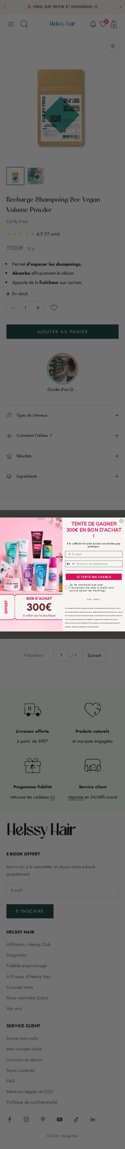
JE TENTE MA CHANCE (94, 577)
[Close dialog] (121, 521)
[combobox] (70, 564)
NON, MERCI (94, 599)
